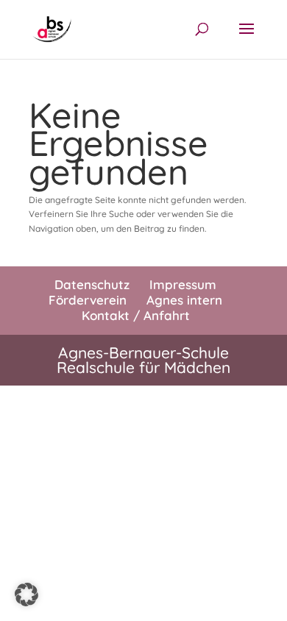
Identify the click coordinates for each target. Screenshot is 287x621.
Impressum (182, 284)
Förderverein (88, 300)
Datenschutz (92, 284)
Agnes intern (184, 300)
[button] (26, 594)
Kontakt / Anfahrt (136, 315)
